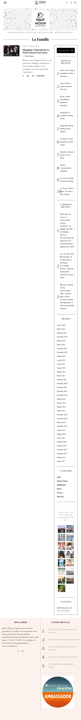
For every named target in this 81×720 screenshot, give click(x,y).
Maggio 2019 (61, 407)
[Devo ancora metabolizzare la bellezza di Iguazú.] (61, 571)
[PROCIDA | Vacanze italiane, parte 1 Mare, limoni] (70, 580)
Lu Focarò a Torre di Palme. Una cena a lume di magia (67, 191)
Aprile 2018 (61, 438)
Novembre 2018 (62, 418)
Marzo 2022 (61, 344)
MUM (59, 489)
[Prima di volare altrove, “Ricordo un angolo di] (61, 580)
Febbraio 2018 (62, 442)
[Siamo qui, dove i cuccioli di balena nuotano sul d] (70, 571)
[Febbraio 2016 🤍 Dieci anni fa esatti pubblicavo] (70, 537)
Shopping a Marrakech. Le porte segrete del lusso (36, 51)
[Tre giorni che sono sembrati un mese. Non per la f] (70, 529)
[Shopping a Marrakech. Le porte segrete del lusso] (11, 50)
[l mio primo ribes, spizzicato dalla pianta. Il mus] (61, 588)
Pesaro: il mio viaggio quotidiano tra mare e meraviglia (67, 73)
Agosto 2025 (61, 325)
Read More (41, 76)
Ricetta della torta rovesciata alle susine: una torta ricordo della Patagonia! (67, 293)
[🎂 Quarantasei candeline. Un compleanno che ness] (61, 554)
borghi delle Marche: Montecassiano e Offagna (67, 128)
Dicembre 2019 (62, 391)
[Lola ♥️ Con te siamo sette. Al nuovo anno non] (70, 546)
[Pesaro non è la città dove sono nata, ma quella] (70, 563)
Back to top (72, 715)
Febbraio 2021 (62, 379)
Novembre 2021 (62, 352)
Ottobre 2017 (61, 457)
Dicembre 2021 (62, 348)
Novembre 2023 (62, 337)
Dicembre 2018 (62, 414)
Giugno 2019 (61, 403)
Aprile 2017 (61, 461)
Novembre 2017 (62, 453)
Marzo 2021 (61, 375)
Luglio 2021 (61, 364)
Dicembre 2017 (62, 449)
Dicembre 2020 (62, 383)
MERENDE (61, 485)
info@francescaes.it (64, 607)
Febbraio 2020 (62, 387)
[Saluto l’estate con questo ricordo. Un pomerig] (61, 563)
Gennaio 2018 (61, 446)
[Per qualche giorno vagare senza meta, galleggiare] (61, 546)
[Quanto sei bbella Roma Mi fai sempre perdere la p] (70, 554)
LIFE (59, 477)
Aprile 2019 (61, 410)
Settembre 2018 (62, 426)
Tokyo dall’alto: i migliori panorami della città (66, 86)
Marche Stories (62, 481)
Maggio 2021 (61, 372)
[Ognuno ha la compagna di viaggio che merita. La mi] (61, 529)
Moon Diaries (29, 56)
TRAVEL (60, 496)
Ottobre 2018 (61, 422)
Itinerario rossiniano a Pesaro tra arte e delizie (67, 155)
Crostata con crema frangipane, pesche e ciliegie (67, 142)
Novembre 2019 (62, 395)
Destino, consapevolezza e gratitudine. (66, 168)
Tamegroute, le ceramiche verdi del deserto (66, 115)
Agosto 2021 (61, 360)
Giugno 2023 (61, 340)
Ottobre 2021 (61, 356)
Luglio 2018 (61, 430)
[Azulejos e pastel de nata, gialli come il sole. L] (61, 537)
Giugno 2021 (61, 368)
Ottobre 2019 (61, 399)
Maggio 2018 (61, 434)
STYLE (25, 46)
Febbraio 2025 (62, 333)
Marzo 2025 (61, 329)
